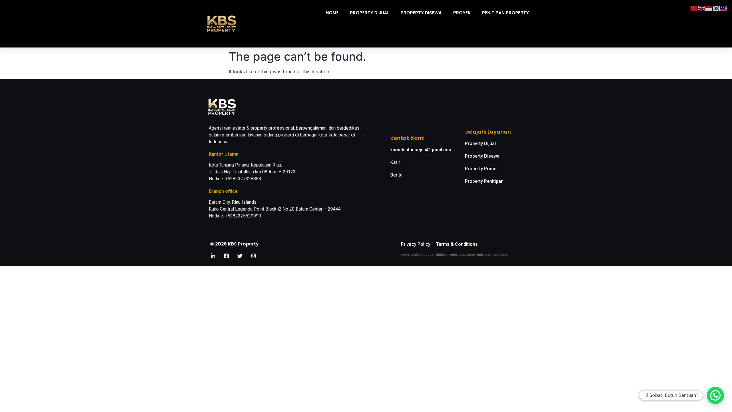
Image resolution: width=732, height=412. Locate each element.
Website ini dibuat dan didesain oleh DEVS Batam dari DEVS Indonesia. (454, 255)
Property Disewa (421, 13)
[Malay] (724, 8)
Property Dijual (369, 13)
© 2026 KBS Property (234, 244)
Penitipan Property (505, 13)
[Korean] (716, 8)
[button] (715, 395)
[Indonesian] (709, 8)
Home (332, 13)
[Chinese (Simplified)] (694, 8)
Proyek (462, 13)
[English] (701, 8)
